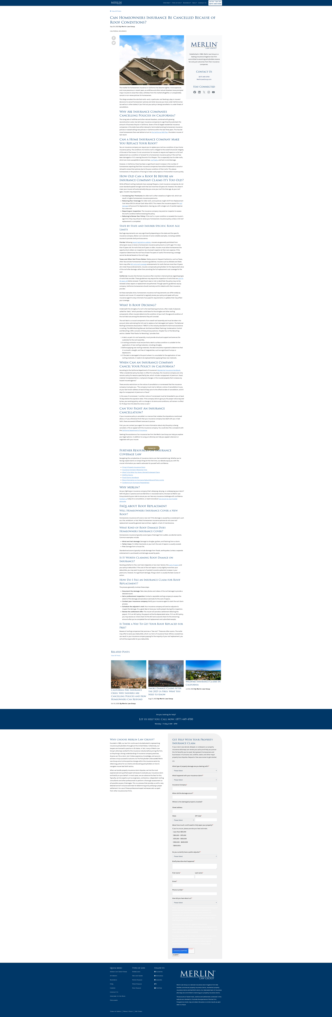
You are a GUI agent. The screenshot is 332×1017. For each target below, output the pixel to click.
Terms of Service (115, 1011)
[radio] (194, 832)
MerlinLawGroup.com (204, 79)
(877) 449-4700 (204, 77)
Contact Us (202, 3)
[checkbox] (194, 839)
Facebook (159, 972)
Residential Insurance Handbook (169, 370)
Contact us (123, 499)
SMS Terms (138, 1011)
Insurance (123, 31)
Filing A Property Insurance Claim (133, 467)
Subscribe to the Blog (117, 996)
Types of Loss (176, 3)
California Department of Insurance (134, 430)
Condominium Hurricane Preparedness (135, 483)
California (114, 31)
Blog (194, 3)
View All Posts (116, 11)
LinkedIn (158, 980)
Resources (186, 3)
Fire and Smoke (137, 976)
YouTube (159, 988)
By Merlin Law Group (128, 703)
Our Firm (166, 3)
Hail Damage (136, 988)
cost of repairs (174, 565)
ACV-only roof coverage (139, 264)
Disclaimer (113, 1000)
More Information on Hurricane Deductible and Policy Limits (143, 480)
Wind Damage (137, 984)
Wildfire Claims (127, 475)
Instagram (159, 976)
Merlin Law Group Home (118, 972)
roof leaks (154, 160)
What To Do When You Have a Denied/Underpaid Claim (141, 472)
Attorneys (113, 976)
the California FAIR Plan (160, 132)
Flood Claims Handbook (130, 478)
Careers (112, 988)
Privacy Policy (128, 1011)
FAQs (111, 984)
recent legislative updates (142, 242)
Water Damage (137, 980)
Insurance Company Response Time (134, 470)
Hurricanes (136, 972)
